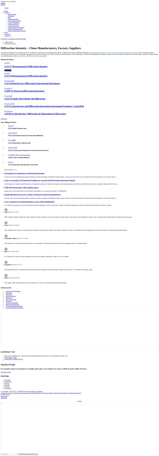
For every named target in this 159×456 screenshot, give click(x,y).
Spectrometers (12, 14)
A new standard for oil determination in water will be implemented (29, 202)
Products (6, 12)
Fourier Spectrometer (75, 393)
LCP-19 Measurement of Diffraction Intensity (26, 76)
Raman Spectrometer (47, 393)
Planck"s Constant (106, 52)
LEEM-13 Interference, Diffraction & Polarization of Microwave (35, 114)
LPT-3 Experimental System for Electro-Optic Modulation (25, 135)
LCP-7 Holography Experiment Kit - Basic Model (23, 164)
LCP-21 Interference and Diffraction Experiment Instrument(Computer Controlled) (44, 106)
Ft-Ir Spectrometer (11, 299)
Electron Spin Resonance (13, 291)
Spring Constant (133, 52)
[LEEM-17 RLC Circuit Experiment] (19, 155)
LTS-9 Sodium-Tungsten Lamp (17, 128)
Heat (9, 17)
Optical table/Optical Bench (16, 27)
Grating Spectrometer (12, 303)
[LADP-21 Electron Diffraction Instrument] (8, 88)
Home (6, 11)
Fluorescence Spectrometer (21, 393)
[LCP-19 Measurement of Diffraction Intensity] (7, 73)
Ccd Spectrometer (35, 393)
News (6, 32)
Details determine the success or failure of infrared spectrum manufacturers (32, 195)
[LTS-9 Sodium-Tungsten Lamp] (10, 126)
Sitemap (40, 391)
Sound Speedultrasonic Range (14, 308)
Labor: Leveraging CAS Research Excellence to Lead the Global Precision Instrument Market (39, 180)
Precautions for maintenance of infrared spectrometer (24, 173)
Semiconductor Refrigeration (14, 306)
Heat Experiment (11, 296)
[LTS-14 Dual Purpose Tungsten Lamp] (12, 140)
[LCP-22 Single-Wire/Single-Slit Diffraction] (8, 96)
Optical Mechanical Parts (15, 29)
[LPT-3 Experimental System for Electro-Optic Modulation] (12, 133)
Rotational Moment (94, 52)
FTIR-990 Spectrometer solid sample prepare (21, 188)
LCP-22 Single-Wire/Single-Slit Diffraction (24, 99)
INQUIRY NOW (6, 372)
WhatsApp (4, 398)
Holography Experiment (61, 393)
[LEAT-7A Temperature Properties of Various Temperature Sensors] (12, 147)
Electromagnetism (13, 19)
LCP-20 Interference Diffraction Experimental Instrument (32, 83)
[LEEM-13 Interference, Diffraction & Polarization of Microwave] (8, 111)
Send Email (4, 396)
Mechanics (11, 16)
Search (3, 3)
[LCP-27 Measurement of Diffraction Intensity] (7, 63)
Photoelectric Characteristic (120, 52)
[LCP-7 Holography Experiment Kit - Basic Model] (11, 162)
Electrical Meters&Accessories (17, 31)
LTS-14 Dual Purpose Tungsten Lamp (19, 143)
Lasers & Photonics (13, 22)
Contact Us (7, 36)
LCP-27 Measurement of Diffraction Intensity (26, 66)
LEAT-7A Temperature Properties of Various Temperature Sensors (28, 150)
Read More (8, 70)
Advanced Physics (13, 24)
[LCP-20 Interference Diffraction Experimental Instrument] (9, 81)
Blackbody (9, 298)
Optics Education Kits (14, 21)
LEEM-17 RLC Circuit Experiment (18, 157)
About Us (7, 34)
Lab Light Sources (13, 26)
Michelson (9, 301)
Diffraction (9, 294)
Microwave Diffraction (12, 304)
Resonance (9, 293)
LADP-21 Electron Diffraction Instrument (24, 91)
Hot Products (33, 391)
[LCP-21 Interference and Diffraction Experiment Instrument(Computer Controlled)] (9, 104)
